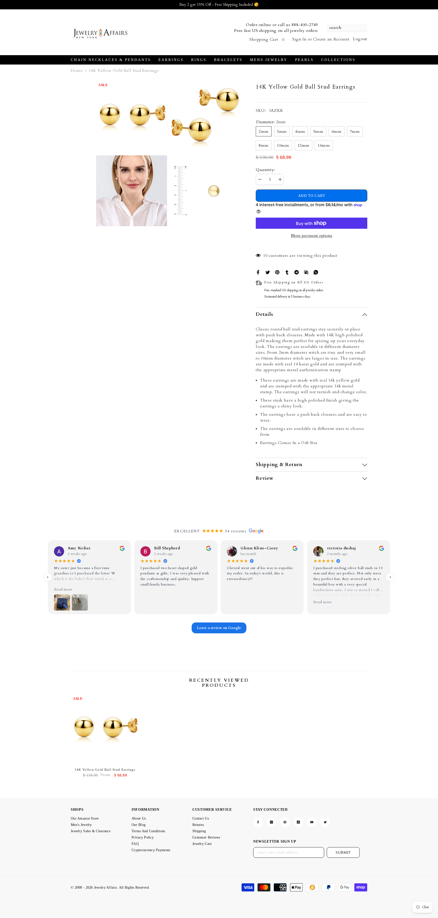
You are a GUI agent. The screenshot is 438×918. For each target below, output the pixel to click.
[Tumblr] (287, 272)
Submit (343, 852)
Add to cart (311, 196)
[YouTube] (312, 822)
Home (77, 70)
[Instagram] (271, 822)
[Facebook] (258, 272)
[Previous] (47, 577)
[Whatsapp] (316, 272)
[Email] (306, 272)
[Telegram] (296, 272)
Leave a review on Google (219, 627)
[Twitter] (267, 272)
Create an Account (331, 39)
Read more (63, 589)
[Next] (390, 577)
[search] (347, 28)
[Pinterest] (277, 272)
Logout (360, 39)
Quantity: (265, 170)
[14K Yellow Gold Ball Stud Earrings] (105, 730)
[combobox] (344, 28)
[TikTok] (298, 822)
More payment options (311, 235)
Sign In (299, 39)
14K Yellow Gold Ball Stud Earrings (105, 769)
